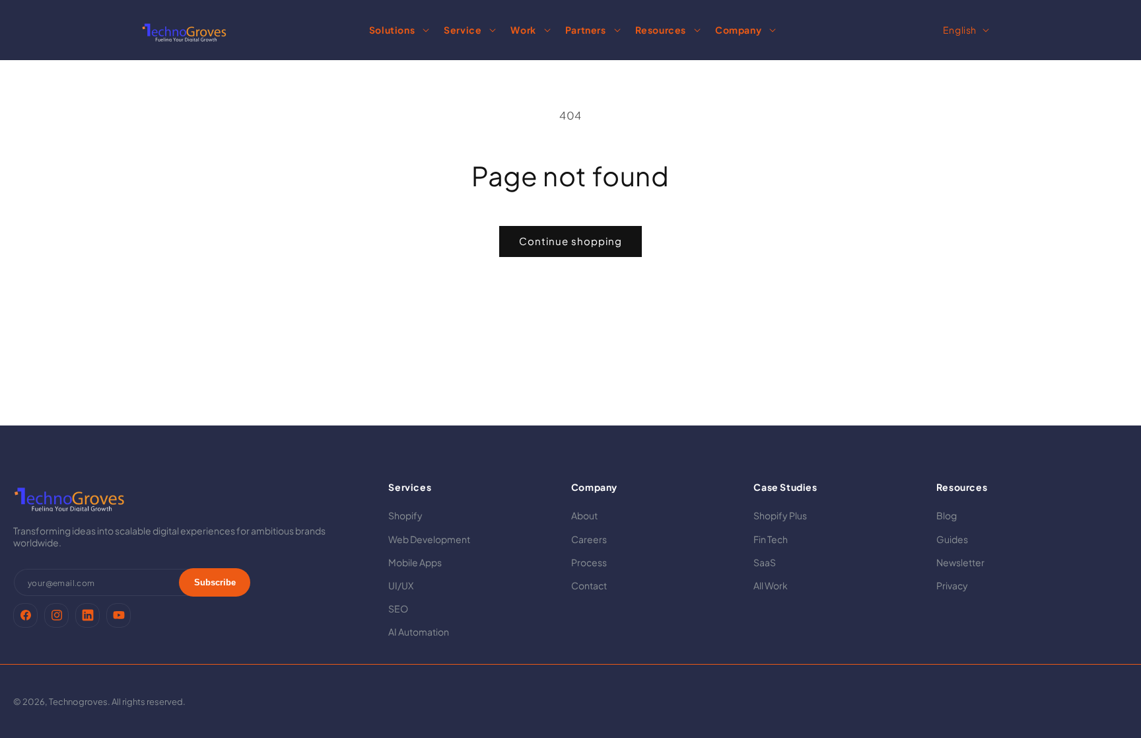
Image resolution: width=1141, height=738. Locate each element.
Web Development (429, 539)
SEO (398, 608)
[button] (397, 29)
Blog (946, 515)
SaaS (764, 562)
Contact (589, 585)
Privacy (952, 585)
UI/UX (400, 585)
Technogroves (78, 701)
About (584, 515)
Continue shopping (570, 241)
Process (589, 562)
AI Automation (418, 632)
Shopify (405, 515)
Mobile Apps (415, 562)
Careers (589, 539)
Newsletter (960, 562)
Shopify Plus (780, 515)
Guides (952, 539)
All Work (770, 585)
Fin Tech (770, 539)
